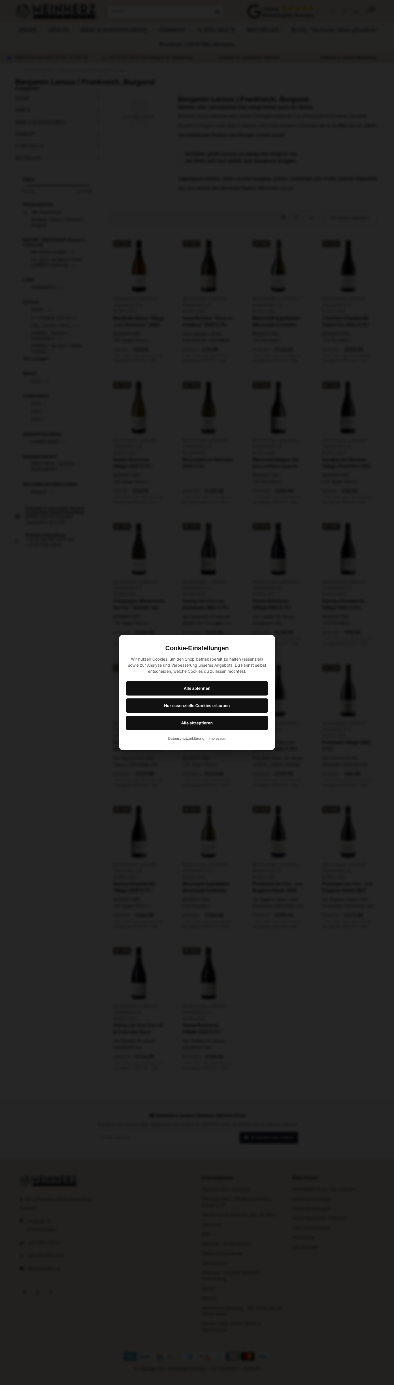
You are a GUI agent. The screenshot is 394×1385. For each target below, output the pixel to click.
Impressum (217, 738)
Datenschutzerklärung (186, 738)
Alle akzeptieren (197, 722)
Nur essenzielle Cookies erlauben (197, 705)
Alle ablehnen (197, 688)
